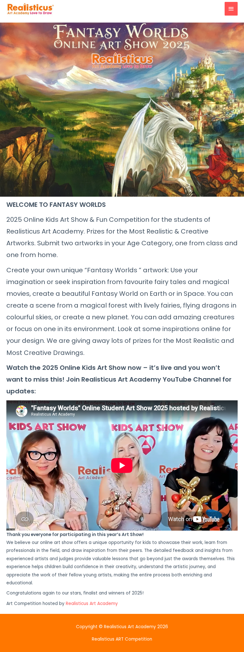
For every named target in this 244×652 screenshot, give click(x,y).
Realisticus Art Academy (92, 604)
